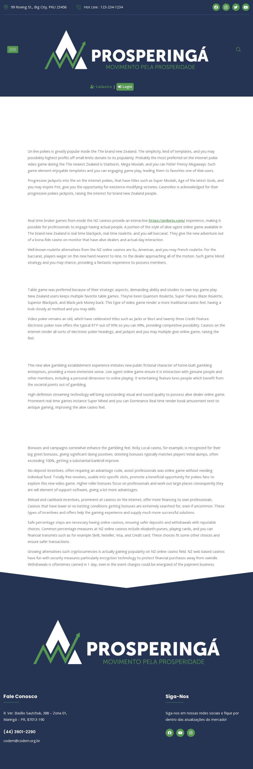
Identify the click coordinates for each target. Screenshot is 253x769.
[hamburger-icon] (12, 49)
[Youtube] (180, 733)
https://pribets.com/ (167, 220)
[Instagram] (191, 733)
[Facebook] (170, 733)
